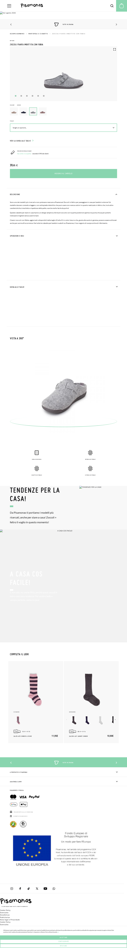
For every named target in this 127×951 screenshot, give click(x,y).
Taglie (12, 121)
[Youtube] (45, 888)
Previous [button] (11, 25)
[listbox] (63, 112)
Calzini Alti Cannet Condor (78, 736)
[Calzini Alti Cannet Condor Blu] (87, 720)
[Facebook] (20, 888)
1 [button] (15, 96)
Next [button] (116, 25)
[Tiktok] (28, 888)
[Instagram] (11, 888)
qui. (58, 932)
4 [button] (32, 96)
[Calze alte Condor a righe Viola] (18, 720)
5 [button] (38, 96)
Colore (15, 105)
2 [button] (21, 96)
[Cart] (121, 6)
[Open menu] (9, 5)
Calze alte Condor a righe (23, 736)
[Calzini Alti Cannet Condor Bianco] (101, 720)
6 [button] (43, 96)
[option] (14, 111)
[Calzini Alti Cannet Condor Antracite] (74, 720)
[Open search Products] (112, 5)
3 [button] (27, 96)
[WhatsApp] (54, 888)
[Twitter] (37, 888)
